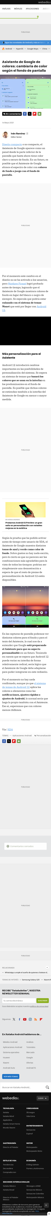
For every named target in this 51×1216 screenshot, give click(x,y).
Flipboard (34, 114)
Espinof (29, 1133)
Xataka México (9, 1186)
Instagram (30, 1019)
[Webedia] (44, 2)
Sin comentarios (13, 113)
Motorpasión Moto (34, 1151)
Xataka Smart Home (11, 1123)
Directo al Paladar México (10, 1198)
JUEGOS (46, 8)
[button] (19, 133)
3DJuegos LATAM (33, 1186)
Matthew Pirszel (17, 283)
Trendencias (8, 1164)
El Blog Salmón (32, 1164)
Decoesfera (8, 1168)
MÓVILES (18, 8)
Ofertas (29, 1062)
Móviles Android (10, 1042)
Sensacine (30, 1129)
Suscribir (42, 1000)
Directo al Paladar (10, 1147)
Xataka (6, 1112)
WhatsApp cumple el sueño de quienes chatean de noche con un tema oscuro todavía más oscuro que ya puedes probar (27, 972)
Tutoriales (30, 1047)
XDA (10, 729)
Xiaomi (6, 1062)
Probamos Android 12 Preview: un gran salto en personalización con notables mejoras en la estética (23, 525)
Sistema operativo (11, 1052)
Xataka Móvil (8, 1116)
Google (29, 1057)
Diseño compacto (12, 144)
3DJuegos (30, 1112)
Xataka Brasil (8, 1189)
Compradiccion (9, 1172)
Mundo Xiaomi (9, 1127)
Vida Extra (30, 1116)
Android (8, 48)
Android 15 (31, 1067)
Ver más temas (11, 1076)
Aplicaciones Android (22, 735)
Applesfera (7, 1120)
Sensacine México (34, 1189)
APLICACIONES (32, 8)
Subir (40, 1098)
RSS (35, 1019)
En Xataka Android (12, 520)
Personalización (43, 735)
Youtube (25, 1019)
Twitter (30, 114)
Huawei (6, 1057)
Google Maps (32, 48)
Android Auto (9, 1067)
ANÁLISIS (6, 8)
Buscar (47, 1087)
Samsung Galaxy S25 (31, 979)
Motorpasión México (35, 1197)
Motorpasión (31, 1147)
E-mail (39, 114)
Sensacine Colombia (35, 1193)
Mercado (30, 1052)
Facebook (25, 114)
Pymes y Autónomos (35, 1168)
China (44, 48)
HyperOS (19, 48)
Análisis (29, 1042)
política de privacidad (39, 1006)
